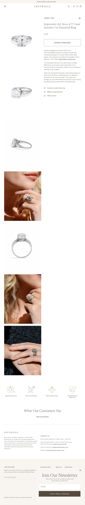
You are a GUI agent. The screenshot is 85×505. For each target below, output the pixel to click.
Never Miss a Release (59, 494)
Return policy (51, 95)
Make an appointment (55, 92)
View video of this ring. (67, 59)
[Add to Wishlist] (79, 18)
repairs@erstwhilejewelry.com (55, 450)
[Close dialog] (80, 470)
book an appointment (60, 444)
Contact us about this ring (56, 88)
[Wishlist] (77, 6)
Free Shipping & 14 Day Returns (42, 1)
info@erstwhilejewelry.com (60, 447)
